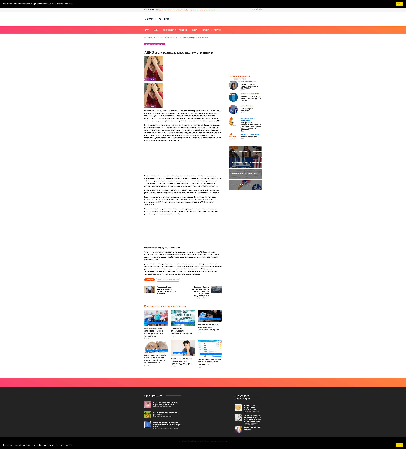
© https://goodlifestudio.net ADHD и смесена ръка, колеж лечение (205, 441)
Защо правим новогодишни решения (166, 413)
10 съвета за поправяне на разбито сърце (251, 407)
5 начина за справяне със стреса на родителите (165, 403)
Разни (156, 30)
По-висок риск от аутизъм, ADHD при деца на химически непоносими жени (252, 418)
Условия (205, 30)
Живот (194, 30)
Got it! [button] (399, 445)
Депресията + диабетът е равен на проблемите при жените (209, 361)
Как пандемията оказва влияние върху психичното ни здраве (209, 327)
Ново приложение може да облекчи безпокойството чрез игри (167, 424)
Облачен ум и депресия (247, 109)
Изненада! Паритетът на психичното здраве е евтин (251, 98)
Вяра (147, 30)
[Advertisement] (183, 158)
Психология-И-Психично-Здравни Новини (154, 323)
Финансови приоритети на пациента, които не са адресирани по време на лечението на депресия (251, 125)
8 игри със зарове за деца (252, 428)
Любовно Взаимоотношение (175, 30)
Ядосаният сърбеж (249, 136)
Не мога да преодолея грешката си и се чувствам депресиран (181, 361)
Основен (150, 37)
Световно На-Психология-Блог (167, 37)
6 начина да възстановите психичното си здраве (181, 330)
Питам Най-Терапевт (180, 353)
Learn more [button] (68, 445)
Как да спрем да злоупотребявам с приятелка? (249, 86)
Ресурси (217, 30)
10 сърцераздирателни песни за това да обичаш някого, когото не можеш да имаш (185, 10)
